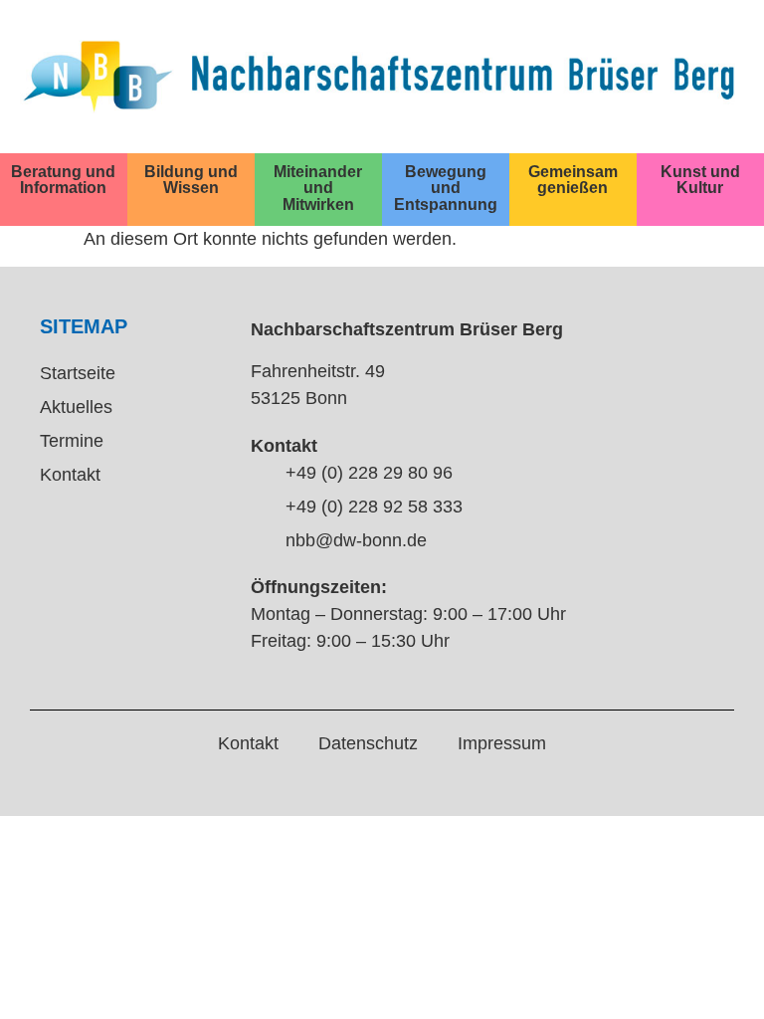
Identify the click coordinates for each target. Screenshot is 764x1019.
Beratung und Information (63, 179)
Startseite (77, 373)
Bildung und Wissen (191, 179)
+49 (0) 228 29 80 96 (369, 473)
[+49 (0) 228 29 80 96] (261, 475)
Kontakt (70, 475)
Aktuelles (76, 407)
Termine (71, 441)
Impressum (502, 743)
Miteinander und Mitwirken (318, 187)
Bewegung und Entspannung (445, 187)
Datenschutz (368, 743)
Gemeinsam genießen (573, 179)
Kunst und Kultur (700, 179)
